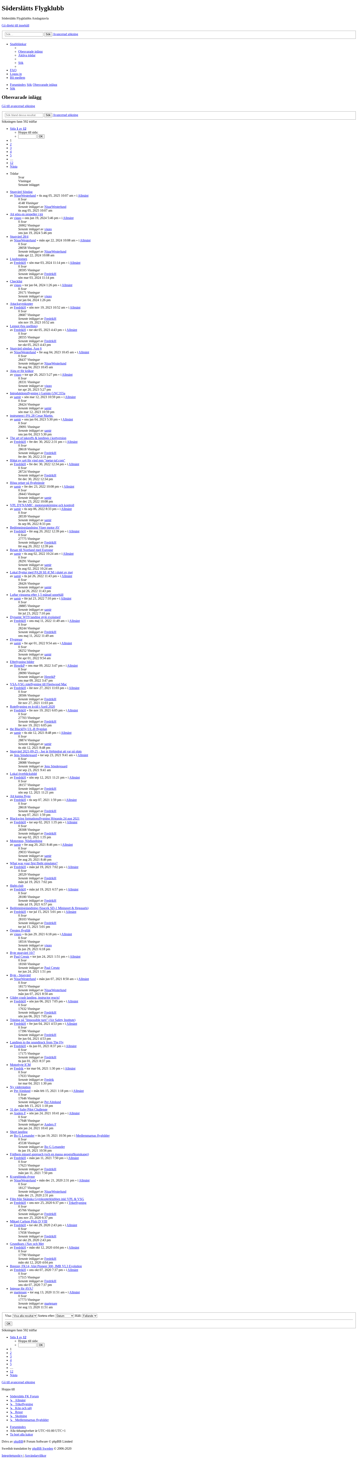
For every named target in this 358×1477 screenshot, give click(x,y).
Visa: (8, 1315)
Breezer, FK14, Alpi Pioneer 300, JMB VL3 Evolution (46, 1266)
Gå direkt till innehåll (15, 25)
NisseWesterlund (25, 195)
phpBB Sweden (42, 1448)
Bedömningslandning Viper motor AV (35, 527)
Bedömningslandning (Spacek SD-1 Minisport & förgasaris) (49, 908)
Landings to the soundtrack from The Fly (37, 1042)
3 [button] (11, 148)
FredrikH (20, 262)
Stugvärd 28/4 (19, 236)
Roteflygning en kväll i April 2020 (32, 706)
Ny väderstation (20, 1087)
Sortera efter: (47, 1315)
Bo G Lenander (24, 1135)
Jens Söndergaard (25, 755)
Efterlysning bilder (22, 662)
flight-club (16, 885)
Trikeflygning (77, 1202)
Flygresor (16, 639)
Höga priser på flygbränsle (27, 483)
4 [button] (11, 151)
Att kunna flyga (20, 796)
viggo (17, 218)
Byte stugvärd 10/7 (22, 953)
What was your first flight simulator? (34, 863)
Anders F (20, 1113)
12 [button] (11, 163)
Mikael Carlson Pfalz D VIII (28, 1221)
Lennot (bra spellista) (23, 326)
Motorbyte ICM (20, 1064)
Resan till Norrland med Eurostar (31, 550)
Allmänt (83, 195)
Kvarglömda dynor (22, 1176)
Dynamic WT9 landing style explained (35, 617)
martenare (20, 1292)
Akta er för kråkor (22, 371)
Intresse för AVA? (21, 1288)
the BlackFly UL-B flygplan (28, 729)
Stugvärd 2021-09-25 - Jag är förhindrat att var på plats (46, 751)
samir (17, 397)
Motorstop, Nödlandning (26, 841)
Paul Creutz (21, 956)
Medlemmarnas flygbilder (93, 1135)
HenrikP (19, 665)
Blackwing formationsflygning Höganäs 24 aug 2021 (45, 818)
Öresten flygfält (20, 930)
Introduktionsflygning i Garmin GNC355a (37, 393)
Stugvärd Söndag (21, 192)
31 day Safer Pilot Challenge (28, 1109)
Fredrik (18, 1068)
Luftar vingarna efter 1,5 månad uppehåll (36, 594)
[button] (18, 128)
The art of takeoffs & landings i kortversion (38, 438)
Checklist (16, 281)
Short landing (19, 1132)
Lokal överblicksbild (23, 773)
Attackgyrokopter (21, 303)
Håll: (78, 1315)
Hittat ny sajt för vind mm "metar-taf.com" (37, 460)
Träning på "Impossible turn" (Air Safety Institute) (42, 1020)
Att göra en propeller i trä (26, 214)
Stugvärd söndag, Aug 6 (26, 348)
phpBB (18, 1441)
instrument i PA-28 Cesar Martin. (31, 415)
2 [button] (11, 144)
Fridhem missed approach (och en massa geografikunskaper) (49, 1154)
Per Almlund (22, 1091)
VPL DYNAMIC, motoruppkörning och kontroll (42, 505)
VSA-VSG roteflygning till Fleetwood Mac (38, 684)
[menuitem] (30, 51)
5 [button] (11, 155)
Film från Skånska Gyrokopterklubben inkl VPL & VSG (47, 1199)
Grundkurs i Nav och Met (27, 1244)
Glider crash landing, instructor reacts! (35, 997)
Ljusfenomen (18, 259)
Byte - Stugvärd (20, 975)
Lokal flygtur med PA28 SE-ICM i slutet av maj (41, 572)
